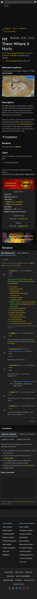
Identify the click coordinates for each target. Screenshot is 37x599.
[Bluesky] (16, 588)
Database (7, 28)
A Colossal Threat (16, 319)
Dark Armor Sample (29, 302)
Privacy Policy (29, 580)
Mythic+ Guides (8, 537)
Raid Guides (7, 544)
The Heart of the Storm (18, 321)
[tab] (8, 253)
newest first (20, 263)
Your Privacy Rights (23, 576)
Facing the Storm (15, 300)
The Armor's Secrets (17, 310)
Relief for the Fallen (16, 289)
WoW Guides (7, 523)
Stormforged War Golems (26, 304)
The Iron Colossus (26, 323)
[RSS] (27, 588)
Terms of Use (18, 584)
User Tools (19, 572)
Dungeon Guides (25, 534)
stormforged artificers (25, 124)
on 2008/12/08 (25, 333)
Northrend (22, 28)
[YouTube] (23, 588)
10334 (12, 271)
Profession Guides (9, 541)
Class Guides (7, 527)
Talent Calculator (9, 548)
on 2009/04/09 (30, 365)
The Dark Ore (14, 295)
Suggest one (23, 226)
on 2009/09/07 (27, 351)
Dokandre (13, 365)
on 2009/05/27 (26, 392)
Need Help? (9, 572)
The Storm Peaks (10, 31)
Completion (11, 136)
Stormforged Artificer (14, 61)
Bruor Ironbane (10, 55)
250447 (12, 406)
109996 (12, 333)
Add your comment (7, 263)
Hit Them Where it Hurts (18, 317)
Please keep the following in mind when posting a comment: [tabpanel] (18, 474)
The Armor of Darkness (18, 308)
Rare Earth (13, 287)
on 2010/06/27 (27, 406)
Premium (18, 580)
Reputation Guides (26, 544)
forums (29, 465)
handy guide (8, 458)
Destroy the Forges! (16, 315)
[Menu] (2, 2)
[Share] (35, 2)
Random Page (8, 580)
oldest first (27, 263)
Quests (14, 28)
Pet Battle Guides (25, 548)
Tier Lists (6, 551)
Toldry (15, 381)
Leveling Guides (8, 534)
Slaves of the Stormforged (19, 293)
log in (18, 501)
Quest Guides (24, 541)
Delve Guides (7, 530)
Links (32, 38)
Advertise (10, 576)
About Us (28, 572)
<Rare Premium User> (16, 351)
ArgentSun (14, 349)
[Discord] (9, 588)
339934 (12, 392)
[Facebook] (20, 588)
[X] (13, 588)
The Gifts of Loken (16, 298)
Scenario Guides (25, 551)
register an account (27, 501)
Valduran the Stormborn (18, 313)
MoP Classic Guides (26, 523)
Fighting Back (14, 291)
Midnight (6, 555)
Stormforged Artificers (15, 53)
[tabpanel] (18, 340)
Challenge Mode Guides (27, 555)
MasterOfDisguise (21, 326)
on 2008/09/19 (27, 271)
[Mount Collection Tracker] (18, 238)
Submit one (22, 219)
